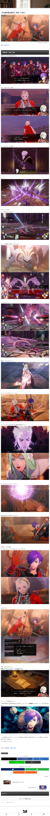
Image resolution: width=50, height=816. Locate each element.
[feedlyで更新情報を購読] (37, 769)
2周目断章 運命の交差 (10, 748)
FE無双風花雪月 (5, 753)
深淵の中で (7, 45)
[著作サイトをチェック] (13, 769)
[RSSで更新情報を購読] (25, 772)
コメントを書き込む (25, 798)
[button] (33, 762)
